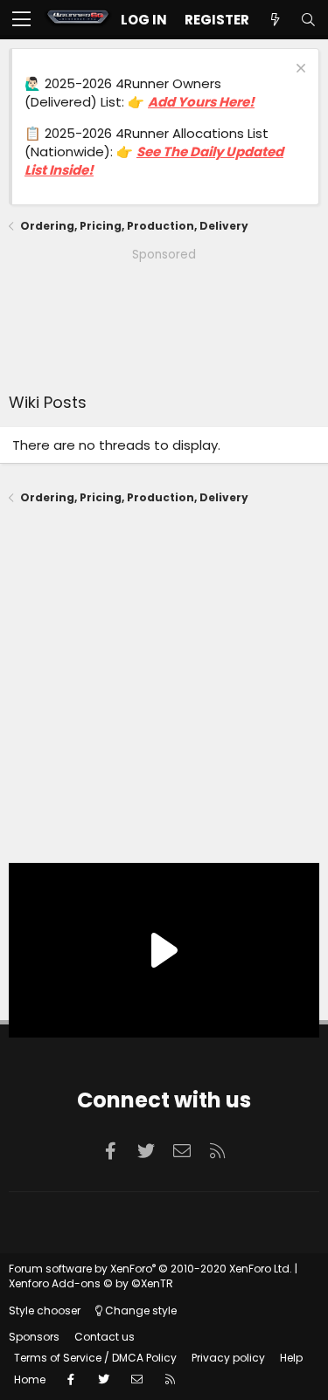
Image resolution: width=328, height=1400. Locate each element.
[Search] (308, 19)
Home (29, 1379)
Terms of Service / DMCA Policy (95, 1357)
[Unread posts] (274, 19)
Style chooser (44, 1310)
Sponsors (34, 1336)
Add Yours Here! (201, 102)
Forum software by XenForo (150, 1268)
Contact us (104, 1336)
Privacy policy (228, 1357)
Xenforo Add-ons (91, 1283)
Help (291, 1357)
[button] (21, 20)
